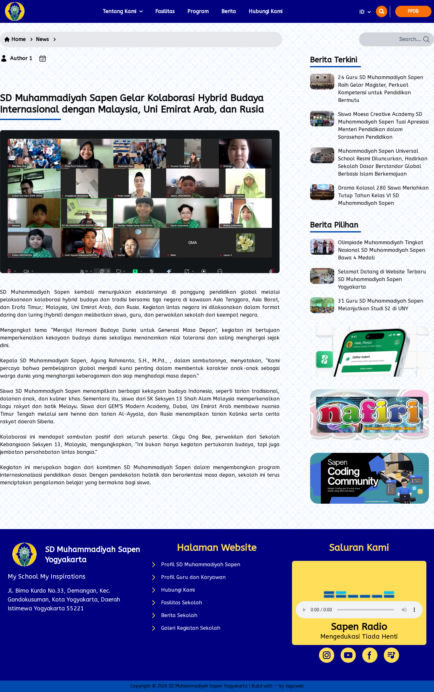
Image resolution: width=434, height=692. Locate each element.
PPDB (413, 11)
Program (198, 11)
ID (361, 12)
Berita (228, 11)
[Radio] (391, 655)
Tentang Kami (119, 11)
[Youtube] (348, 655)
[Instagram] (326, 655)
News (42, 39)
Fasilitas (165, 11)
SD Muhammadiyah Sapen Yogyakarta (208, 686)
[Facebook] (369, 655)
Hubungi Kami (265, 11)
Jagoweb (294, 686)
